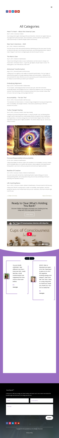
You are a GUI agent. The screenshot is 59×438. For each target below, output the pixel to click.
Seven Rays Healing (28, 112)
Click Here (29, 214)
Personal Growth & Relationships (22, 85)
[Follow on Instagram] (10, 11)
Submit (49, 417)
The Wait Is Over (12, 56)
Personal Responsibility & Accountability (20, 158)
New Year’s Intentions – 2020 (16, 44)
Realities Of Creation (14, 170)
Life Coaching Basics (13, 183)
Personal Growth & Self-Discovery (22, 71)
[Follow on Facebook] (7, 11)
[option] (16, 276)
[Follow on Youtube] (18, 11)
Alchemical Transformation (16, 69)
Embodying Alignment (14, 83)
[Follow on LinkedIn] (13, 11)
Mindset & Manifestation (19, 46)
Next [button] (26, 258)
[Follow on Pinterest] (16, 11)
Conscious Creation (18, 34)
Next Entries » (47, 196)
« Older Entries (12, 196)
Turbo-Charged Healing (14, 110)
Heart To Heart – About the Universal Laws (21, 31)
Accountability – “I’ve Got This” (17, 97)
